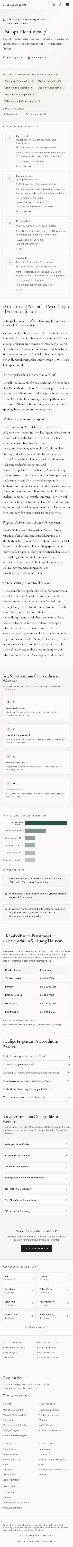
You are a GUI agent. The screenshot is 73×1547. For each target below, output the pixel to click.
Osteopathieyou (14, 4)
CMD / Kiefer (45, 1425)
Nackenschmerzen (49, 1415)
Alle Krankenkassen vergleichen (17, 1024)
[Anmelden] (60, 4)
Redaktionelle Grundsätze (52, 1469)
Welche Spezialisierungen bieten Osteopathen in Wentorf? (27, 1080)
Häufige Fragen (10, 1352)
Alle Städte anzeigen (35, 1327)
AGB (41, 1464)
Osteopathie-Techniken (48, 1342)
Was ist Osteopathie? (12, 1342)
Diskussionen (9, 1492)
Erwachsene (9, 1449)
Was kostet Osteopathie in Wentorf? (18, 1064)
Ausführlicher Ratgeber (48, 1024)
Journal (7, 1497)
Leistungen (8, 1357)
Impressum (44, 1449)
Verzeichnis (15, 19)
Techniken (8, 1420)
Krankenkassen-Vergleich (16, 1435)
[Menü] (67, 4)
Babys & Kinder (11, 1454)
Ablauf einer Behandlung (14, 1347)
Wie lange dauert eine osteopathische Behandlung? (24, 1097)
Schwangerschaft (12, 1459)
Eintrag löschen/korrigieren (53, 1459)
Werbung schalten (12, 1507)
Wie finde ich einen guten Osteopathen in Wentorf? (24, 1056)
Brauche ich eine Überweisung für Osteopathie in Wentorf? (28, 1089)
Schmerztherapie (12, 1479)
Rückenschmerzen (49, 1409)
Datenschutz (45, 1454)
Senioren (7, 1469)
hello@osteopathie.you (18, 1395)
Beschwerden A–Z (45, 1352)
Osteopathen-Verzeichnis (16, 1502)
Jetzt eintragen (34, 1248)
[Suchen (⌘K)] (54, 4)
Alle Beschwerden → (50, 1430)
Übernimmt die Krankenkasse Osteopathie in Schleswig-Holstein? (31, 1072)
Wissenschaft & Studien (48, 1357)
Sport (5, 1464)
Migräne (43, 1420)
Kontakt (43, 1474)
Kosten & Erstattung (46, 1347)
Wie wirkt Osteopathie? (15, 1415)
